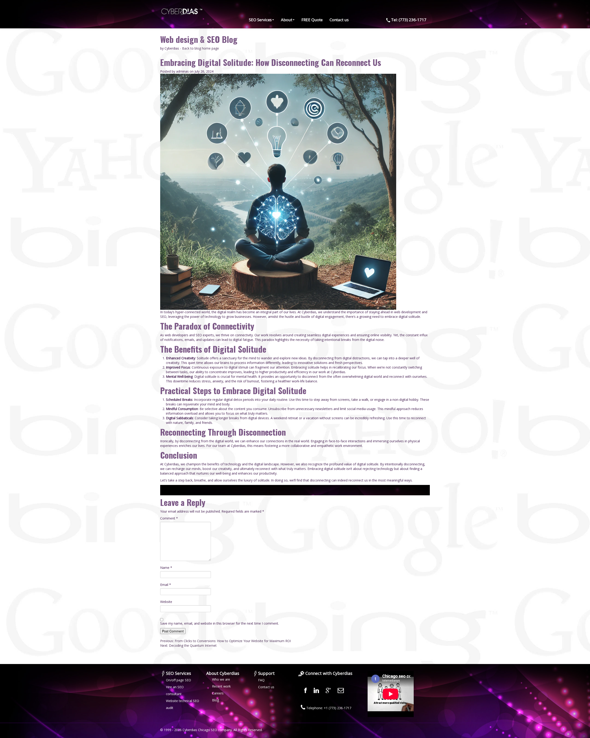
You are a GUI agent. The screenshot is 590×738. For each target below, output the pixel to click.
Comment (169, 518)
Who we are (221, 679)
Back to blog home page (200, 48)
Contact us (339, 19)
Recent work (221, 686)
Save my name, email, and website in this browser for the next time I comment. (219, 623)
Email (165, 584)
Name (166, 567)
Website (166, 601)
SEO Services (260, 19)
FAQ (261, 680)
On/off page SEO (178, 680)
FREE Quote (312, 19)
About (286, 19)
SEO (214, 730)
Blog (215, 700)
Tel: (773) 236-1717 (408, 19)
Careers (218, 693)
